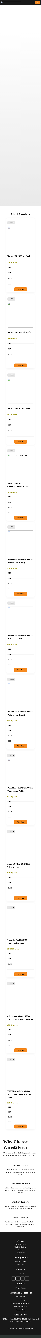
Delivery (20, 1250)
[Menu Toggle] (28, 2)
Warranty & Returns (20, 1306)
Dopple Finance (21, 1288)
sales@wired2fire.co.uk (25, 1328)
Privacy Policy (20, 1296)
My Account (20, 1253)
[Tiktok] (27, 1278)
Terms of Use (20, 1310)
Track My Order (20, 1244)
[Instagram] (22, 1278)
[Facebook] (18, 1278)
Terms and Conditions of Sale (20, 1303)
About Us (20, 1274)
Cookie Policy (20, 1300)
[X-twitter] (14, 1278)
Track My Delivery (21, 1247)
